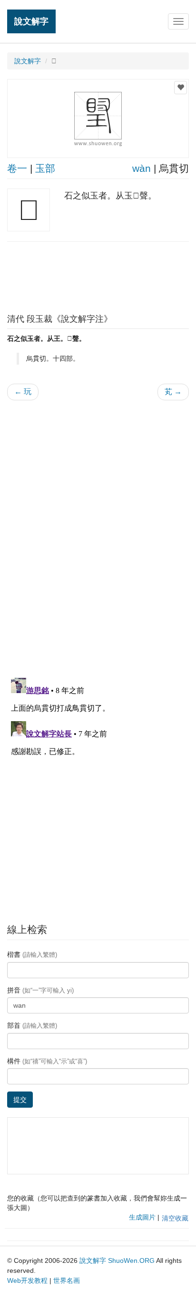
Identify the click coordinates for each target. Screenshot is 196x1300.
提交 (20, 1099)
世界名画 (66, 1280)
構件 (47, 1061)
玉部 (45, 168)
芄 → (173, 391)
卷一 (17, 168)
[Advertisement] (98, 275)
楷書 (32, 954)
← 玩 (22, 391)
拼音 (40, 990)
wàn (141, 168)
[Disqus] (98, 529)
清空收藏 (175, 1218)
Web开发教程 (27, 1280)
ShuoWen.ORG (131, 1260)
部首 (32, 1025)
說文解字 (31, 21)
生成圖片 (142, 1217)
